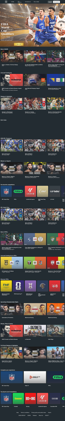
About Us (41, 415)
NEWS (29, 415)
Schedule (28, 1)
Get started (56, 2)
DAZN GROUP (22, 415)
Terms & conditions (25, 412)
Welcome (36, 1)
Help (17, 412)
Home (12, 1)
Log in (50, 2)
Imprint (49, 412)
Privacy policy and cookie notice (38, 412)
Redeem (35, 415)
